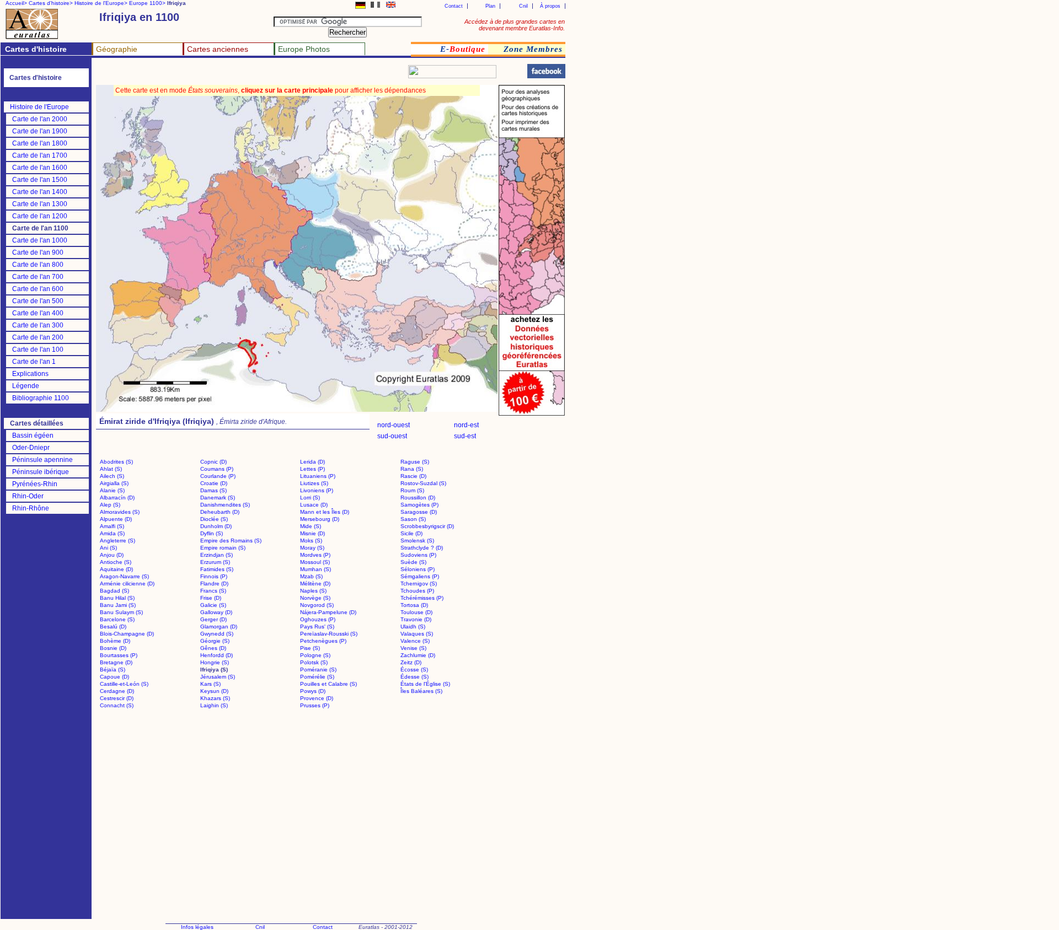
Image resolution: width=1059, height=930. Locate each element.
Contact (454, 6)
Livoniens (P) (316, 490)
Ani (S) (108, 548)
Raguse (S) (414, 462)
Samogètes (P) (419, 505)
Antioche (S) (115, 562)
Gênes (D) (213, 648)
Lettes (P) (312, 469)
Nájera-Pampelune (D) (328, 612)
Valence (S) (415, 641)
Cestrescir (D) (116, 698)
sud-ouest (392, 436)
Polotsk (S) (314, 662)
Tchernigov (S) (418, 583)
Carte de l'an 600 (37, 289)
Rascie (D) (413, 476)
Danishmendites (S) (225, 505)
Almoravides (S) (120, 512)
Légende (25, 386)
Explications (30, 374)
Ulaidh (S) (412, 626)
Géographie (116, 49)
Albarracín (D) (117, 497)
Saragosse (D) (418, 512)
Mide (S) (310, 526)
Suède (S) (413, 562)
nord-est (466, 425)
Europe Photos (304, 49)
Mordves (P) (315, 555)
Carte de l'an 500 (37, 301)
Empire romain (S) (222, 548)
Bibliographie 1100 (40, 398)
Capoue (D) (114, 677)
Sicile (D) (411, 533)
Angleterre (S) (117, 540)
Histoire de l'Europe (39, 107)
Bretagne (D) (116, 662)
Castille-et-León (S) (124, 684)
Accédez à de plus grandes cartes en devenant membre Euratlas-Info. (514, 24)
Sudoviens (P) (418, 555)
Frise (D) (210, 598)
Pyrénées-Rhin (34, 484)
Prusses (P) (314, 705)
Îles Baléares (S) (421, 691)
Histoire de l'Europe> (100, 3)
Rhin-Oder (28, 496)
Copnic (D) (213, 462)
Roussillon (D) (417, 497)
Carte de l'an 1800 (39, 143)
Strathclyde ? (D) (421, 548)
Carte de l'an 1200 (39, 216)
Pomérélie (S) (317, 677)
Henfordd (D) (216, 655)
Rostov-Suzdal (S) (423, 483)
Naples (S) (313, 591)
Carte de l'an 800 (37, 264)
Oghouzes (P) (317, 619)
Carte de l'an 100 (37, 349)
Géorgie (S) (214, 641)
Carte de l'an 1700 (39, 155)
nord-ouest (393, 425)
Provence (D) (316, 698)
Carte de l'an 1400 (39, 192)
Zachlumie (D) (417, 655)
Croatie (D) (213, 483)
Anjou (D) (112, 555)
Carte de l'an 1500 (39, 180)
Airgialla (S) (114, 483)
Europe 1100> (147, 3)
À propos (550, 6)
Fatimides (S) (216, 569)
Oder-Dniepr (31, 447)
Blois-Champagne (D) (127, 634)
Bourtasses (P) (118, 655)
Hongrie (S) (214, 662)
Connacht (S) (116, 705)
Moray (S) (312, 548)
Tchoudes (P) (417, 591)
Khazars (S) (215, 698)
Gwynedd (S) (216, 634)
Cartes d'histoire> (51, 3)
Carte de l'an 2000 (39, 119)
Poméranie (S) (318, 669)
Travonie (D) (415, 619)
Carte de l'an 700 (37, 277)
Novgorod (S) (317, 605)
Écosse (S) (414, 669)
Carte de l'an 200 (37, 337)
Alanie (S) (112, 490)
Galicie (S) (213, 605)
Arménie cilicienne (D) (127, 583)
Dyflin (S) (211, 533)
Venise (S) (413, 648)
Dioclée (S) (214, 519)
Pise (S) (310, 648)
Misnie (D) (312, 533)
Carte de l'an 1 (34, 361)
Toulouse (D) (416, 612)
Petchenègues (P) (323, 641)
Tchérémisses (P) (421, 598)
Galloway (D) (216, 612)
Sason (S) (413, 519)
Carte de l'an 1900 (39, 131)
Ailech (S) (112, 476)
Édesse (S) (414, 677)
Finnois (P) (213, 576)
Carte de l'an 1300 (39, 204)
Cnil (523, 6)
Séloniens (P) (417, 569)
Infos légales (197, 927)
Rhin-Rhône (30, 508)
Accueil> (16, 3)
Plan (490, 6)
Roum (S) (412, 490)
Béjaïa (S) (112, 669)
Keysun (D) (214, 691)
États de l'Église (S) (425, 684)
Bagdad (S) (114, 591)
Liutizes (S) (314, 483)
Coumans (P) (216, 469)
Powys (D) (312, 691)
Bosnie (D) (113, 648)
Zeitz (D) (410, 662)
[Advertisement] (227, 75)
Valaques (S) (416, 634)
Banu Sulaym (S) (121, 612)
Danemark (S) (217, 497)
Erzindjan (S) (216, 555)
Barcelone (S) (117, 619)
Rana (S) (411, 469)
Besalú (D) (113, 626)
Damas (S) (213, 490)
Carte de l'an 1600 (39, 167)
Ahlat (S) (111, 469)
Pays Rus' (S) (317, 626)
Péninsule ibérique (40, 472)
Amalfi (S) (112, 526)
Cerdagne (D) (117, 691)
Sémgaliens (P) (419, 576)
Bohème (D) (115, 641)
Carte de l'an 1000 (39, 240)
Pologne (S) (315, 655)
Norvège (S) (315, 598)
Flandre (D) (214, 583)
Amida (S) (112, 533)
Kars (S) (210, 684)
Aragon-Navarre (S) (124, 576)
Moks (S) (311, 540)
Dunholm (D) (216, 526)
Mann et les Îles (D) (324, 512)
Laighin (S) (214, 705)
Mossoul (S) (315, 562)
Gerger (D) (213, 619)
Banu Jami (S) (118, 605)
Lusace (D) (314, 505)
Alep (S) (110, 505)
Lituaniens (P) (317, 476)
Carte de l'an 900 (37, 252)
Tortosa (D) (414, 605)
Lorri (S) (310, 497)
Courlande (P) (218, 476)
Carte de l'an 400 (37, 313)
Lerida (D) (312, 462)
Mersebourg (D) (319, 519)
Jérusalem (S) (217, 677)
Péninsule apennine (42, 460)
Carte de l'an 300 (37, 325)
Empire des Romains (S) (230, 540)
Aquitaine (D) (116, 569)
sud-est (465, 436)
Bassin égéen (33, 435)
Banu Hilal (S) (117, 598)
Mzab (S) (311, 576)
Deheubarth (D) (219, 512)
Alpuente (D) (116, 519)
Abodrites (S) (116, 462)
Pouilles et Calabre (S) (328, 684)
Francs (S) (213, 591)
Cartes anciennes (217, 49)
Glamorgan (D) (218, 626)
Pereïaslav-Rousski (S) (328, 634)
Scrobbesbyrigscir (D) (427, 526)
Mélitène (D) (315, 583)
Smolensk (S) (417, 540)
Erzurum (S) (215, 562)
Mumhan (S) (315, 569)
